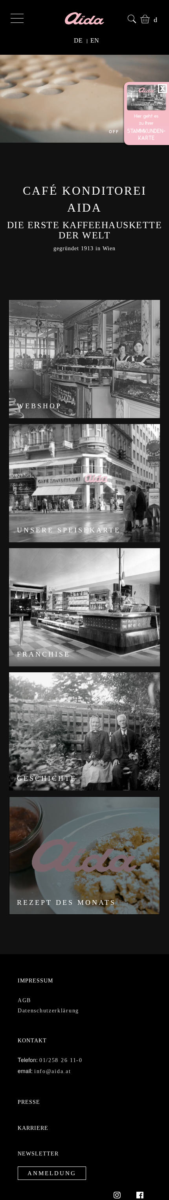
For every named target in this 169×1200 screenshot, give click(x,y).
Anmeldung (49, 1157)
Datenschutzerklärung (49, 993)
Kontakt (31, 1024)
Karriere (31, 1111)
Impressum (33, 964)
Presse (27, 1085)
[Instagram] (121, 1178)
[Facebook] (140, 1178)
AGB (24, 983)
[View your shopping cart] (143, 18)
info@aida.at (51, 1054)
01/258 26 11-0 (60, 1043)
